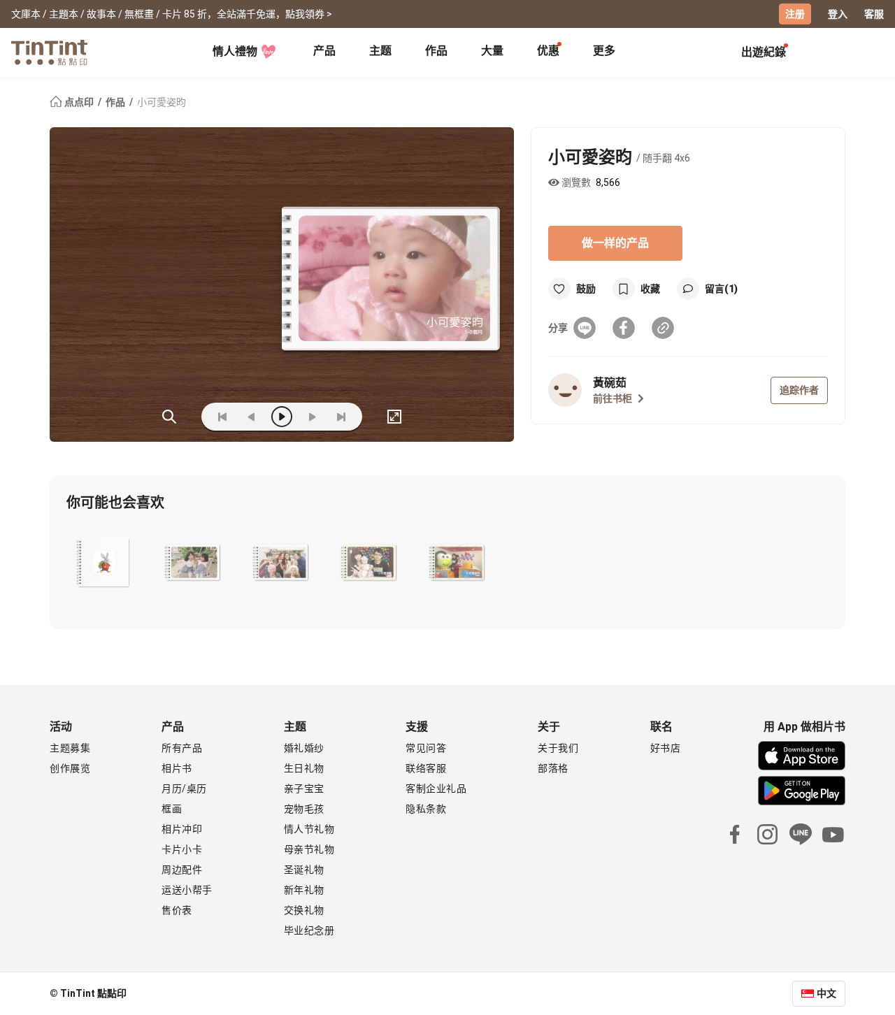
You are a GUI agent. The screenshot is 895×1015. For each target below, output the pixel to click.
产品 (324, 50)
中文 (826, 993)
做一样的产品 (615, 243)
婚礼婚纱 (304, 748)
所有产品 (182, 748)
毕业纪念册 (309, 930)
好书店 (665, 748)
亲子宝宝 (304, 788)
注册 (795, 14)
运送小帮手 (187, 889)
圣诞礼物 (304, 869)
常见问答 (426, 748)
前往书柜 (612, 398)
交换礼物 (304, 910)
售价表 (177, 910)
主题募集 (70, 748)
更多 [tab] (604, 50)
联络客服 (426, 768)
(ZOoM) (169, 416)
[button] (104, 563)
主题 (380, 50)
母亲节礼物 (309, 849)
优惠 (548, 50)
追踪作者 (799, 390)
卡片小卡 (182, 849)
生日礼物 (304, 768)
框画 (172, 808)
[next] (311, 416)
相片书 (177, 768)
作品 (436, 50)
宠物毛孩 (304, 808)
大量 (492, 50)
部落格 (553, 768)
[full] (394, 416)
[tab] (324, 52)
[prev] (251, 416)
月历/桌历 (184, 788)
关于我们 (558, 748)
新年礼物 (304, 889)
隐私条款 (426, 808)
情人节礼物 (309, 829)
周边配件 (182, 869)
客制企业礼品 (436, 788)
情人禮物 (235, 51)
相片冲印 (182, 829)
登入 (837, 14)
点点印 (79, 102)
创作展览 (70, 768)
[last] (341, 416)
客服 (874, 14)
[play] (282, 416)
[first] (222, 416)
